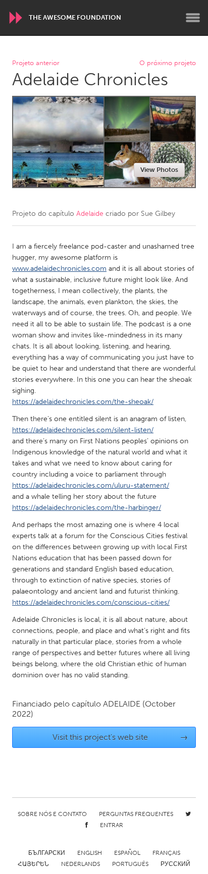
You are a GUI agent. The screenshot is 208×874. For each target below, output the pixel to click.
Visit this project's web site (120, 737)
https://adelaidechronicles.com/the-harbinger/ (86, 507)
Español (127, 852)
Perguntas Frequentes (136, 814)
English (89, 852)
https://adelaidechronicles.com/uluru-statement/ (90, 485)
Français (166, 852)
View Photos (159, 169)
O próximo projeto (167, 63)
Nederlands (80, 863)
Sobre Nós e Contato (52, 814)
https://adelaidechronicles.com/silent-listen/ (82, 430)
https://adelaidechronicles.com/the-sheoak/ (82, 401)
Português (130, 863)
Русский (175, 863)
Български (46, 852)
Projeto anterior (36, 63)
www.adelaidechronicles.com (59, 268)
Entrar (111, 825)
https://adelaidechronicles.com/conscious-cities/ (91, 602)
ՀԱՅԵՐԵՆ (33, 863)
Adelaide (89, 213)
